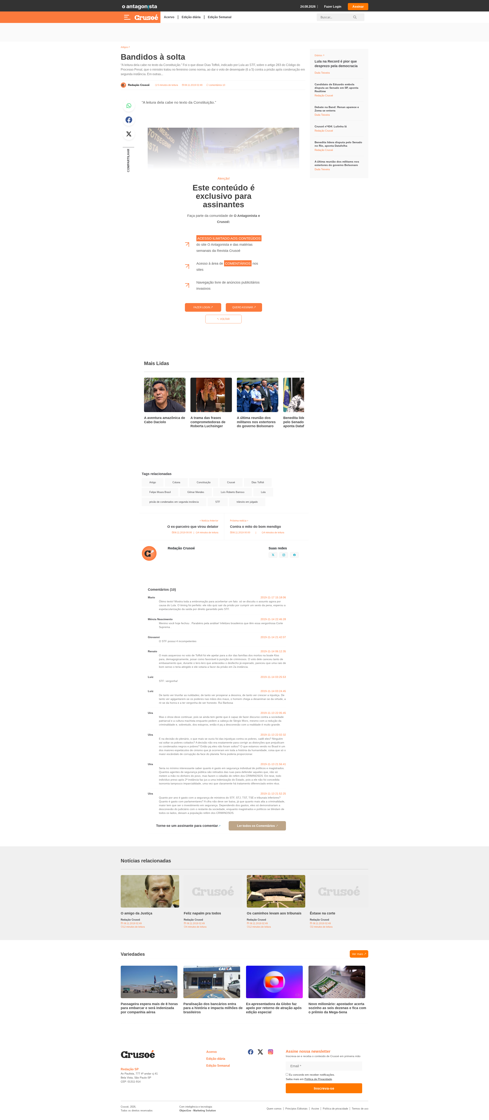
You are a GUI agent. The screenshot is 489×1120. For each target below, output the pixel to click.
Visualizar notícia (156, 380)
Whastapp (129, 105)
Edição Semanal (219, 17)
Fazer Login (332, 6)
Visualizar (322, 56)
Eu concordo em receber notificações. (311, 1074)
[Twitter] (260, 1052)
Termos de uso (360, 1108)
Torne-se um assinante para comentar (187, 826)
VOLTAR (224, 319)
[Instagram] (270, 1051)
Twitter (129, 134)
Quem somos (274, 1108)
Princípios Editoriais (296, 1108)
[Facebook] (250, 1052)
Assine (315, 1108)
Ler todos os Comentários (256, 825)
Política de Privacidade (318, 1079)
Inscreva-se (324, 1088)
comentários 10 (217, 85)
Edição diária (191, 17)
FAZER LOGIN (202, 307)
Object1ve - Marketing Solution (197, 1110)
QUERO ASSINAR (243, 307)
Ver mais (357, 954)
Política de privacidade (335, 1108)
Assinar (358, 6)
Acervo (169, 17)
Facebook (129, 120)
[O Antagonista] (139, 6)
